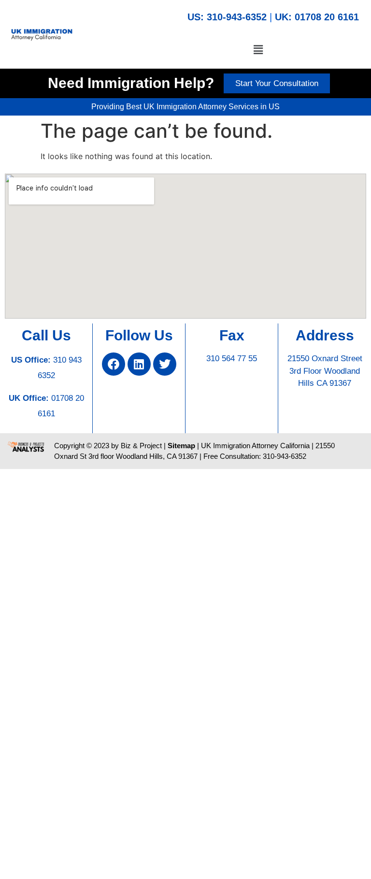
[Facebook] (113, 364)
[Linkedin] (139, 364)
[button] (258, 50)
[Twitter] (164, 364)
